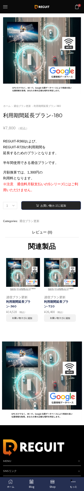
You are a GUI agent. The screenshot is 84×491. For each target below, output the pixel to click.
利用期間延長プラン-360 (18, 304)
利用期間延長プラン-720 (56, 304)
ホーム (7, 105)
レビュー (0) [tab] (42, 232)
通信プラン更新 (22, 105)
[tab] (42, 233)
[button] (5, 6)
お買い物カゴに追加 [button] (22, 318)
